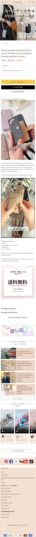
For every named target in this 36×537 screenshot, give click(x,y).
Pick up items (4, 505)
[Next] (33, 44)
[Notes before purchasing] (8, 308)
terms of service (5, 514)
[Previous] (2, 44)
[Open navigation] (3, 2)
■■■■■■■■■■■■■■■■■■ (7, 511)
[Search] (6, 2)
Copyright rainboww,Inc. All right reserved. (18, 525)
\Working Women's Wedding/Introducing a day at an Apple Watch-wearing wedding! (24, 388)
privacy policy (5, 475)
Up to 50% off (5, 508)
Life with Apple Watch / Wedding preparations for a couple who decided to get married (24, 364)
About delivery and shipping (9, 312)
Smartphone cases (6, 497)
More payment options (18, 91)
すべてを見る (18, 398)
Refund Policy (5, 517)
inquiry (3, 482)
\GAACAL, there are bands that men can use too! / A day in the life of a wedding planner (25, 376)
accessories (4, 500)
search (3, 472)
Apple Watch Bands (6, 491)
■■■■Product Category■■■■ (9, 485)
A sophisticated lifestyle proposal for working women (25, 352)
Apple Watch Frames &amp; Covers (10, 494)
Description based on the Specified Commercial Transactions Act (17, 478)
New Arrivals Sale (5, 488)
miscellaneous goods (7, 503)
